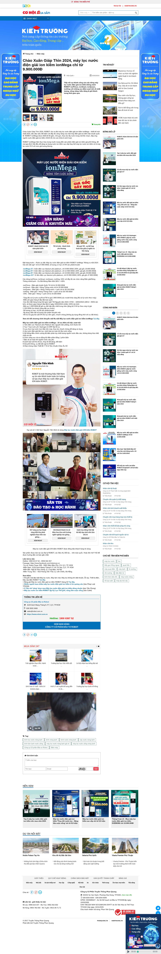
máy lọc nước (109, 561)
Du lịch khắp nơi (50, 883)
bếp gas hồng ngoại (111, 565)
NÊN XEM (28, 786)
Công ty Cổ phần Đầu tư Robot (36, 602)
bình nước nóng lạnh (68, 740)
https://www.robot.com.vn (37, 614)
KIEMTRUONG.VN (131, 6)
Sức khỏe (95, 883)
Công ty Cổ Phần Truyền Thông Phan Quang (98, 892)
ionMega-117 (28, 275)
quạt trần (126, 565)
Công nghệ (71, 883)
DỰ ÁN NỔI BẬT (31, 833)
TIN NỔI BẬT (108, 65)
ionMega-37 (28, 269)
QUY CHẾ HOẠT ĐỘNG (57, 878)
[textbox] (114, 12)
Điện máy (40, 54)
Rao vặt (82, 887)
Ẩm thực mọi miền (119, 883)
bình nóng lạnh (51, 740)
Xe (88, 883)
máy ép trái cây (122, 581)
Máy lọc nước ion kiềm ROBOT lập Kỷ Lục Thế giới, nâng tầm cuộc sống (53, 590)
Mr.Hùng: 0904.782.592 (31, 908)
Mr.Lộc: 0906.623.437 (31, 905)
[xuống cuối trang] (158, 913)
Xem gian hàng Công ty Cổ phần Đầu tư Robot (61, 625)
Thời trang (105, 883)
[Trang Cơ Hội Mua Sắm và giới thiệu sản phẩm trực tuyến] (36, 14)
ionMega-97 (28, 273)
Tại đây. (96, 319)
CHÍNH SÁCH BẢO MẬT (80, 878)
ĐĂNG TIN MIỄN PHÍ (82, 2)
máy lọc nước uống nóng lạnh (84, 744)
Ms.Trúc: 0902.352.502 (49, 905)
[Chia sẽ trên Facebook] (24, 125)
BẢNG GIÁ (123, 878)
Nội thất (80, 883)
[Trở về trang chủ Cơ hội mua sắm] (158, 908)
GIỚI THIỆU (38, 878)
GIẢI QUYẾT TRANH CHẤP (104, 878)
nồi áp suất (108, 581)
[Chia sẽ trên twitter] (31, 125)
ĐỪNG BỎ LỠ (109, 132)
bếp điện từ (120, 573)
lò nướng (132, 569)
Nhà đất (38, 883)
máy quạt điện (109, 569)
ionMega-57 (28, 271)
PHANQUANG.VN (102, 920)
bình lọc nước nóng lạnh (33, 740)
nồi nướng (108, 573)
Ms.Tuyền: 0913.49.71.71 (51, 908)
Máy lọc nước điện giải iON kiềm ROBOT (80, 430)
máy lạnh (122, 569)
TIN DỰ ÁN (117, 6)
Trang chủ (29, 54)
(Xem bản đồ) (127, 895)
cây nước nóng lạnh (87, 740)
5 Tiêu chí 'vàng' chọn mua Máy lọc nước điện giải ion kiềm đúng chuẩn (53, 588)
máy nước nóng (127, 577)
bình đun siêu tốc (110, 577)
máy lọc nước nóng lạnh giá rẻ (58, 744)
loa (119, 561)
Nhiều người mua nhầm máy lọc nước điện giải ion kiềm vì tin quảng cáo (53, 584)
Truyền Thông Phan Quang (39, 921)
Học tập (61, 883)
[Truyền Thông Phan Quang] (26, 7)
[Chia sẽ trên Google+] (27, 125)
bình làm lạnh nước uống (33, 744)
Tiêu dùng (131, 883)
